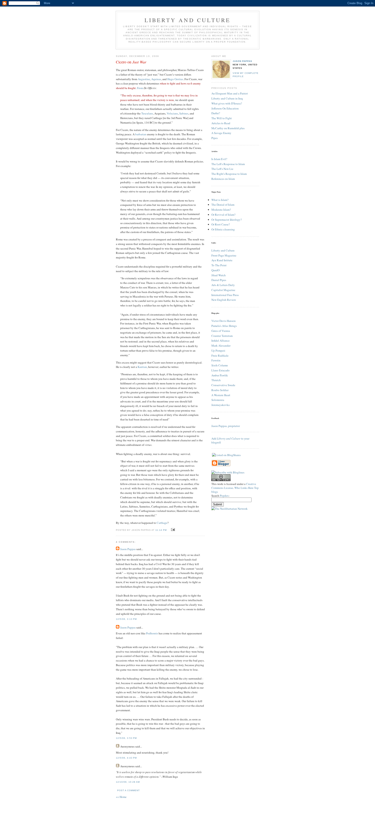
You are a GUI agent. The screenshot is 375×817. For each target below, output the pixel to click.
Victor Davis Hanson (223, 321)
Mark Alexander (220, 345)
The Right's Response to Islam (229, 174)
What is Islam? (220, 200)
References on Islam (223, 179)
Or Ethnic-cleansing (223, 229)
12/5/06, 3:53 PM (126, 738)
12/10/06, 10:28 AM (128, 782)
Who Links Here (243, 488)
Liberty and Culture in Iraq (227, 98)
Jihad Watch (218, 275)
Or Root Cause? (220, 224)
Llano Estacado (220, 370)
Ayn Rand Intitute (221, 260)
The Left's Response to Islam (228, 164)
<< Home (121, 797)
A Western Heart (220, 395)
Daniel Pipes (218, 280)
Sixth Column (219, 365)
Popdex (224, 496)
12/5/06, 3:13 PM (126, 619)
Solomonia (217, 400)
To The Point (219, 265)
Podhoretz (152, 633)
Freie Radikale (220, 355)
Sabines (183, 113)
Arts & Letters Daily (223, 285)
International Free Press (225, 295)
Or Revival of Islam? (223, 215)
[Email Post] (172, 530)
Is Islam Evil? (219, 159)
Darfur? (215, 113)
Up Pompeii (218, 350)
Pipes (214, 138)
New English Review (223, 300)
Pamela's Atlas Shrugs (224, 326)
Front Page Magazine (223, 255)
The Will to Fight (221, 118)
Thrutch (216, 380)
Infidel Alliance (220, 340)
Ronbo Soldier (220, 390)
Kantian (142, 367)
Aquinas (156, 79)
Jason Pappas (128, 549)
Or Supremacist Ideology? (226, 220)
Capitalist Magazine (223, 290)
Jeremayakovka (220, 405)
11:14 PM (161, 530)
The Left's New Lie (222, 169)
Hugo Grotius (175, 79)
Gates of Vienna (220, 331)
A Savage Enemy (221, 133)
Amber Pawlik (219, 375)
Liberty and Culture (223, 250)
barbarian (140, 134)
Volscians (172, 113)
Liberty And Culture (188, 20)
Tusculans (147, 113)
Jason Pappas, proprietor (225, 426)
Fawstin (215, 360)
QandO (215, 270)
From (140, 88)
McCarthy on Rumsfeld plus (228, 128)
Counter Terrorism (222, 336)
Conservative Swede (223, 385)
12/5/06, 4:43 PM (126, 758)
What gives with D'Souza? (226, 103)
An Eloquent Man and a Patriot (229, 93)
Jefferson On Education (225, 108)
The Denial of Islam (222, 205)
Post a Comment (128, 790)
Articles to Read (220, 123)
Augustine (144, 79)
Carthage (162, 523)
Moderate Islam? (221, 210)
